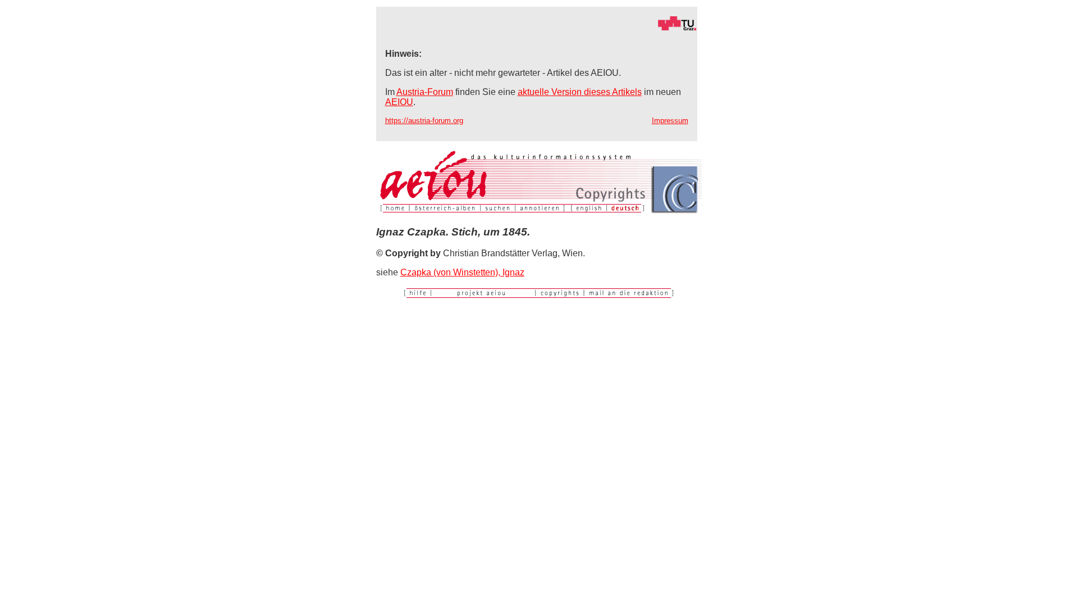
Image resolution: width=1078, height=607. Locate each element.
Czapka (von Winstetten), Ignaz (462, 272)
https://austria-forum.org (424, 120)
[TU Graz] (536, 28)
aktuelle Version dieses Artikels (580, 92)
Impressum (670, 120)
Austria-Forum (424, 92)
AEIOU (399, 102)
